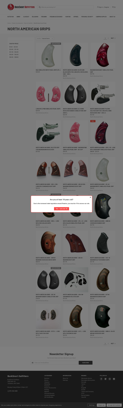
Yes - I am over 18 (61, 209)
